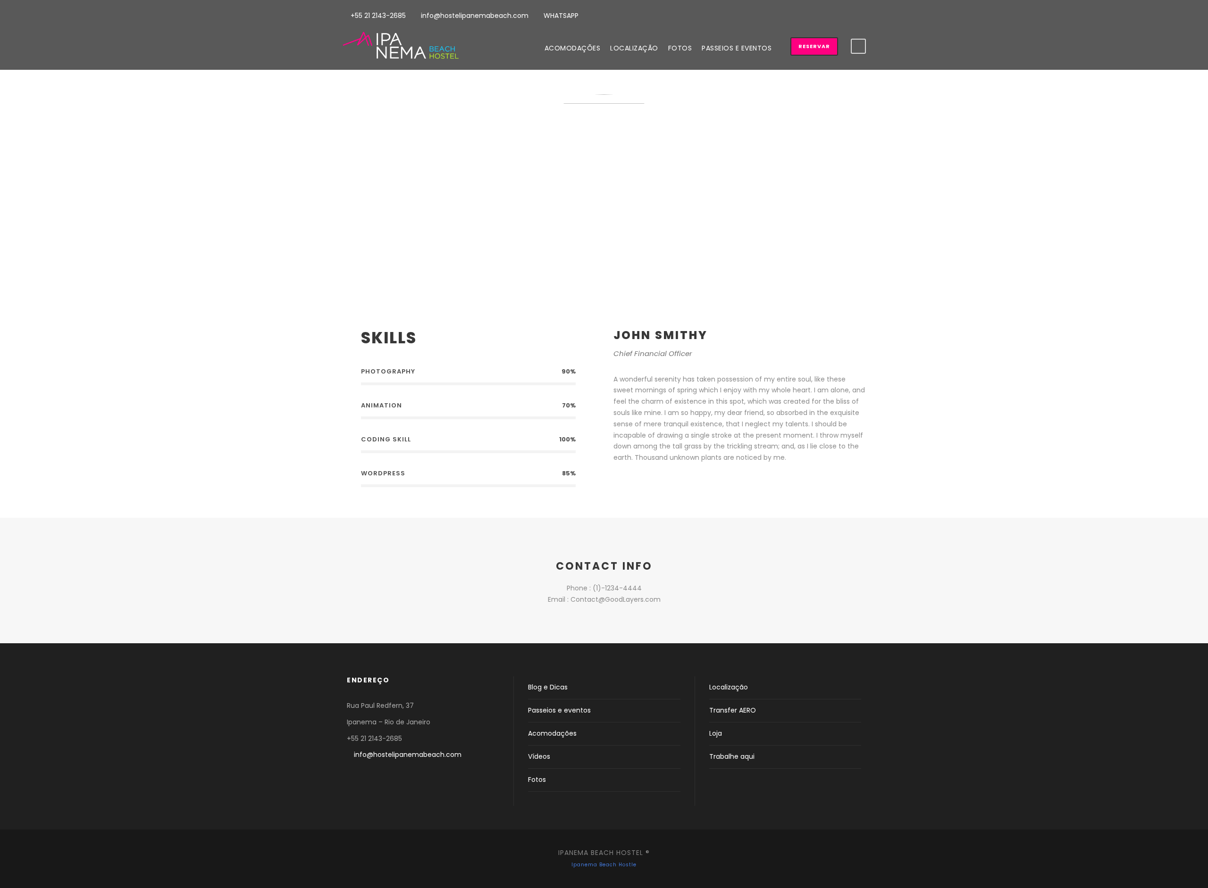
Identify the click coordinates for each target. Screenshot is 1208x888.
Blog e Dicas (548, 687)
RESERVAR (814, 46)
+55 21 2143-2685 (377, 15)
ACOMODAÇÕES (573, 48)
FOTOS (680, 48)
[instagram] (863, 14)
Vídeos (539, 756)
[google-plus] (646, 483)
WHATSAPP (560, 15)
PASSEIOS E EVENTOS (737, 48)
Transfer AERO (732, 710)
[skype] (661, 483)
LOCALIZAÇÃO (634, 48)
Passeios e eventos (559, 710)
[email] (616, 483)
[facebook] (829, 14)
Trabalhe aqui (732, 756)
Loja (715, 733)
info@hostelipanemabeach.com (473, 15)
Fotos (537, 779)
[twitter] (677, 483)
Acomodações (552, 733)
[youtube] (846, 14)
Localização (728, 687)
